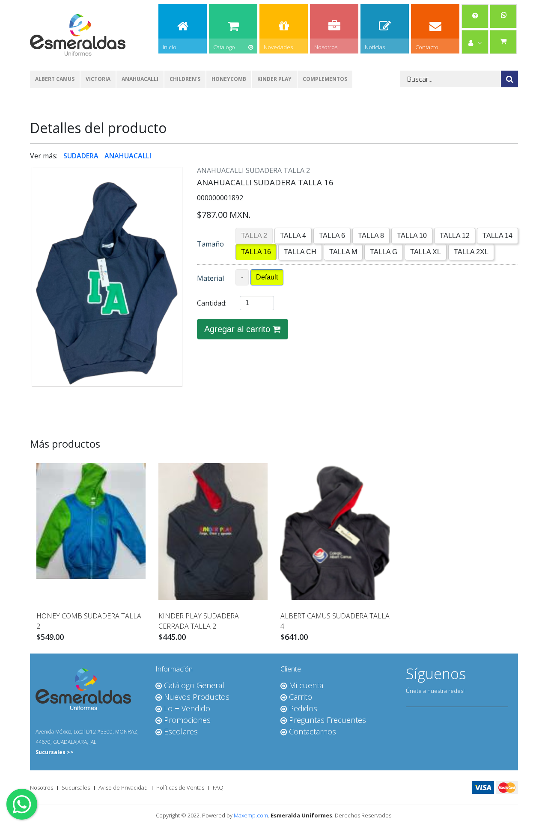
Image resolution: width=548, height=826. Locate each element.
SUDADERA (81, 155)
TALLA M (343, 252)
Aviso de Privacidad (123, 787)
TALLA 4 (293, 235)
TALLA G (383, 252)
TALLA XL (425, 252)
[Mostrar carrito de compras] (503, 41)
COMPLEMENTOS (325, 79)
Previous (18, 258)
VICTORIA (98, 79)
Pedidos (450, 117)
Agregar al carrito (238, 329)
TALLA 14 (497, 235)
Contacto (426, 47)
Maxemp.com (251, 815)
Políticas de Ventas (180, 787)
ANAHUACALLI (140, 79)
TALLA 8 (371, 235)
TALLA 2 (254, 235)
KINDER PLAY (274, 79)
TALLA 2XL (471, 252)
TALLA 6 (332, 235)
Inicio (169, 47)
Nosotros (325, 47)
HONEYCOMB (228, 79)
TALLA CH (300, 252)
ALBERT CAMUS (54, 79)
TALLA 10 (412, 235)
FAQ (218, 787)
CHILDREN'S (185, 79)
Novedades (278, 47)
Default (267, 277)
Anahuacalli (237, 103)
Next (195, 258)
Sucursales (76, 787)
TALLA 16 (256, 252)
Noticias (375, 47)
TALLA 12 (455, 235)
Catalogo (224, 47)
